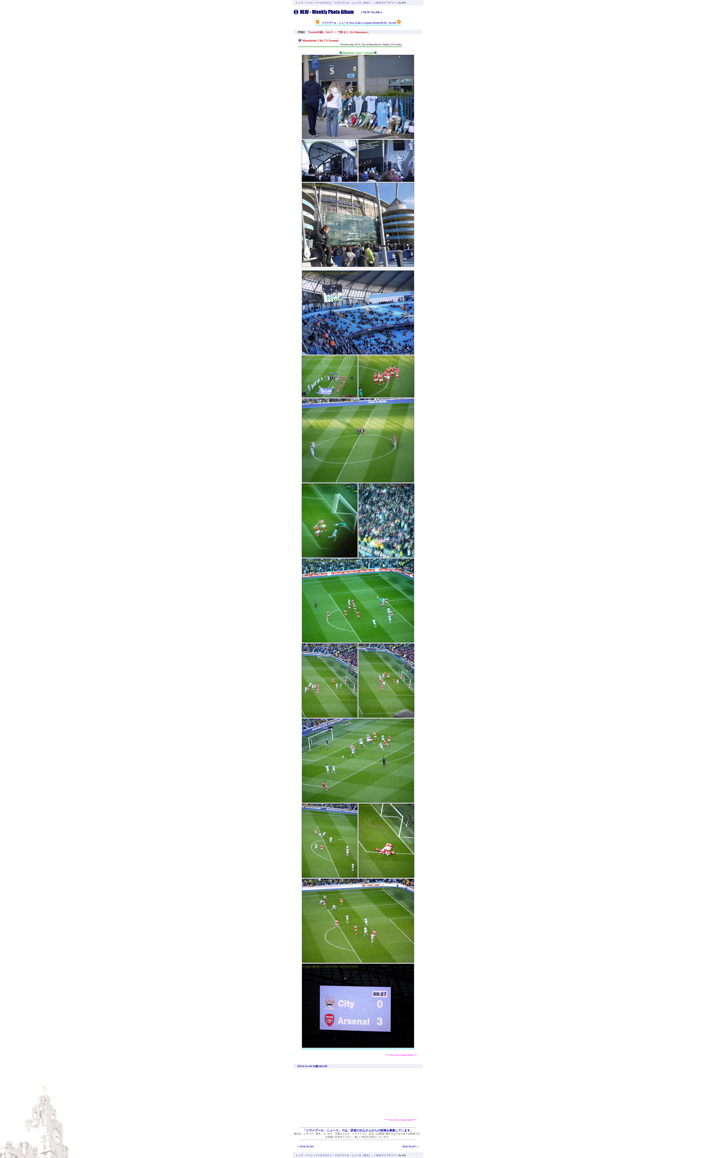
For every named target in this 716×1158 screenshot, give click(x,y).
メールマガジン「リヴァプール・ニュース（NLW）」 (344, 2)
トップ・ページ (304, 2)
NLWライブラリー (386, 2)
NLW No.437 (409, 1146)
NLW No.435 (307, 1146)
